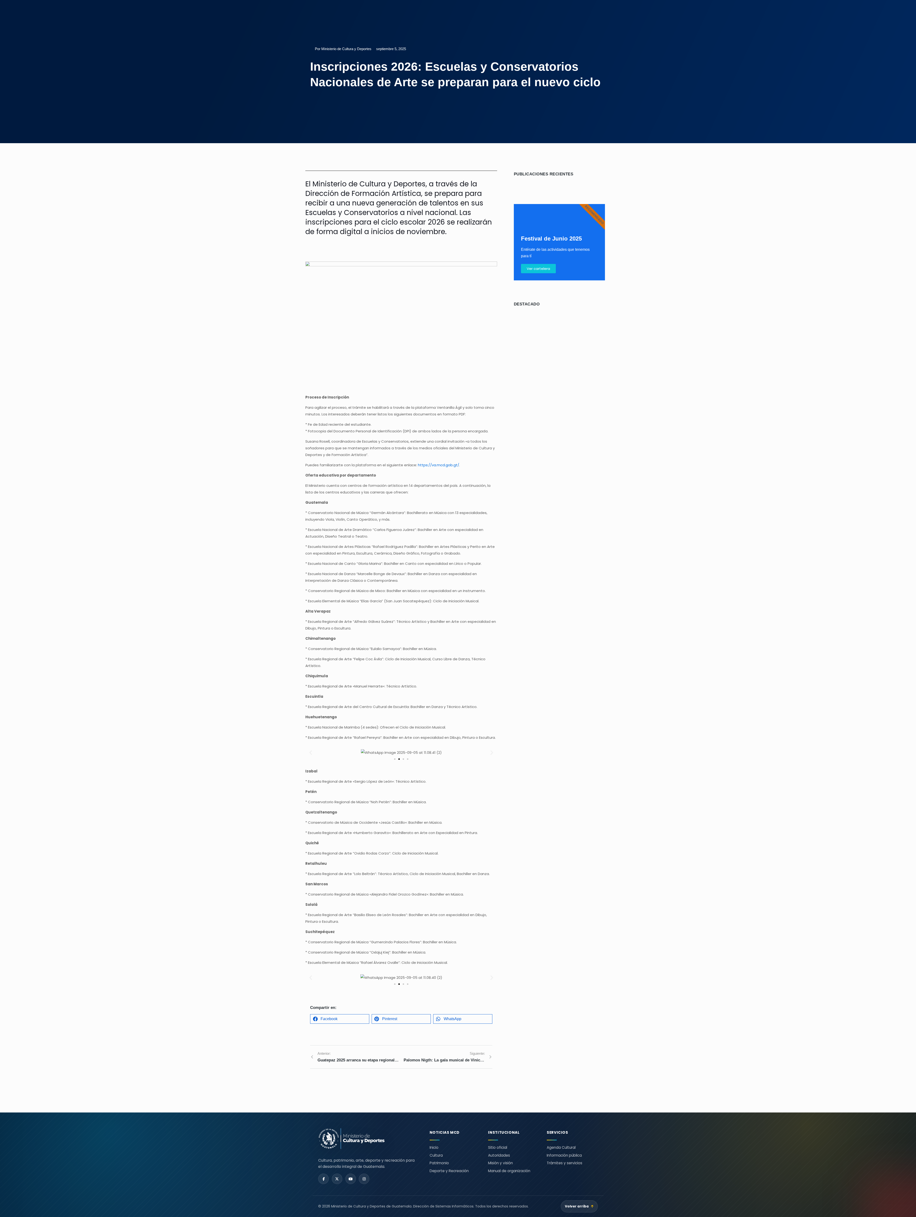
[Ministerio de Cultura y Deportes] (368, 1138)
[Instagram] (364, 1179)
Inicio (434, 1147)
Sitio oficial (497, 1147)
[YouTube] (350, 1179)
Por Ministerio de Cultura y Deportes (343, 49)
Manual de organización (509, 1170)
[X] (337, 1179)
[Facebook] (323, 1179)
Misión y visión (500, 1162)
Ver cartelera (538, 268)
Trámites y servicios (564, 1162)
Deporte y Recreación (449, 1170)
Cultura (436, 1155)
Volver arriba (579, 1206)
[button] (311, 753)
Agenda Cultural (561, 1147)
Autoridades (499, 1155)
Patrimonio (439, 1162)
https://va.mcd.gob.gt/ (438, 464)
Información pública (564, 1155)
